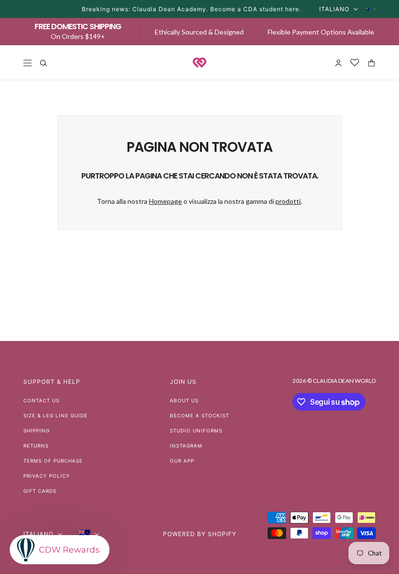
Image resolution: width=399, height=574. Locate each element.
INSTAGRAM (186, 445)
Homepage (165, 201)
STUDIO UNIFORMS (196, 430)
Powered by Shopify (199, 534)
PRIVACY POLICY (46, 476)
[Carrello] (371, 63)
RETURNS (36, 445)
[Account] (338, 63)
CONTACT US (41, 400)
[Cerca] (43, 63)
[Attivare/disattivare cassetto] (27, 63)
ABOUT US (184, 400)
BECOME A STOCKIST (199, 415)
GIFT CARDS (39, 491)
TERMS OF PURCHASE (53, 461)
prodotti (288, 201)
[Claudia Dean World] (199, 62)
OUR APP (182, 461)
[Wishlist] (355, 62)
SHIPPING (36, 430)
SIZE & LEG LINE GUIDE (55, 415)
